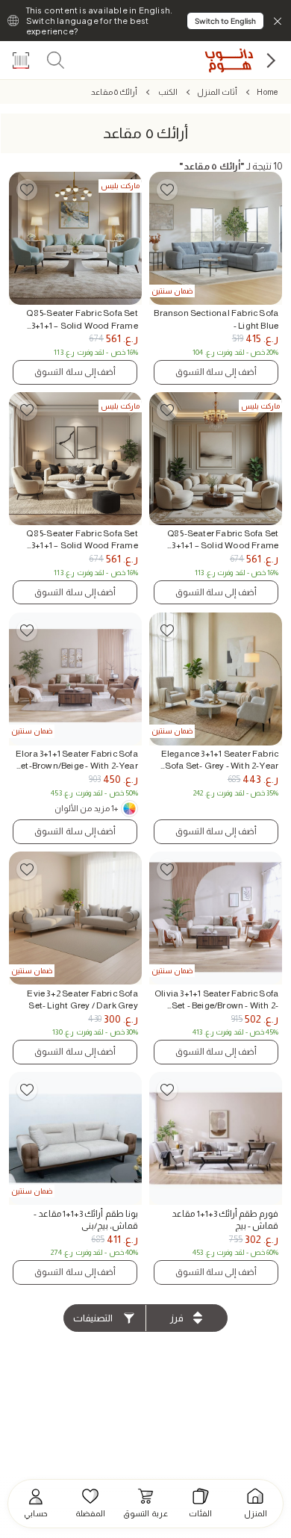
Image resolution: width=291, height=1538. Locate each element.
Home (267, 91)
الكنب (167, 91)
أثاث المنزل (217, 91)
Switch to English (225, 20)
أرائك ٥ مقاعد (114, 91)
